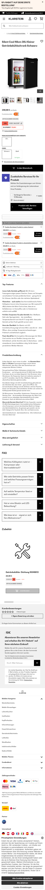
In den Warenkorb (24, 168)
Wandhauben (6, 742)
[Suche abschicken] (4, 25)
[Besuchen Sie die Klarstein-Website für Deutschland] (3, 833)
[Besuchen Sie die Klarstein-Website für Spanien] (27, 833)
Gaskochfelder (7, 751)
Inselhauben (6, 716)
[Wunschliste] (35, 19)
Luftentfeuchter (7, 712)
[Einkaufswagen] (41, 19)
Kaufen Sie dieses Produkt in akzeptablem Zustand (21, 243)
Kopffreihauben (7, 720)
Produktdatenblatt (7, 114)
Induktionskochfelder (9, 746)
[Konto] (30, 19)
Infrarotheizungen (8, 725)
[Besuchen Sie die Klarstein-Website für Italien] (22, 833)
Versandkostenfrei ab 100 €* (34, 13)
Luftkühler (5, 738)
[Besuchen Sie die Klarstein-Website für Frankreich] (17, 833)
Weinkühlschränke (8, 703)
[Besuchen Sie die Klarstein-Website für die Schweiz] (13, 833)
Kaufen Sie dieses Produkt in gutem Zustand (19, 227)
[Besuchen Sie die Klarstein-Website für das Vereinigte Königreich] (32, 833)
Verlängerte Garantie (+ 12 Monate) (23, 196)
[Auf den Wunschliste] (41, 41)
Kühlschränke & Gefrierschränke (15, 33)
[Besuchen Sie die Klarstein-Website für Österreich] (8, 833)
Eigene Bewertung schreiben (23, 616)
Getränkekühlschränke (36, 33)
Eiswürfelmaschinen (9, 729)
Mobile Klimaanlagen (9, 707)
